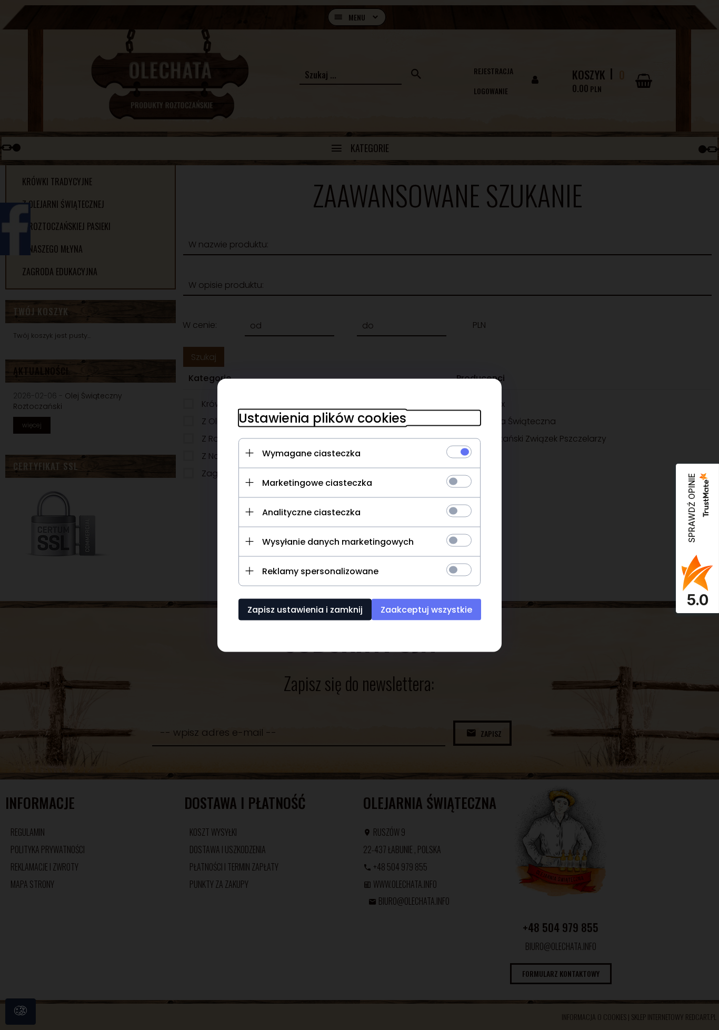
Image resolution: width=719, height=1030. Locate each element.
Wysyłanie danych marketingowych (338, 541)
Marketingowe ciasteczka (317, 482)
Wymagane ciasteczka (311, 453)
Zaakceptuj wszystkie (426, 609)
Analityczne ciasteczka (311, 512)
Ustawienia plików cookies (322, 417)
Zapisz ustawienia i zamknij (305, 609)
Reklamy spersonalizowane (320, 571)
